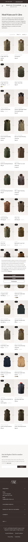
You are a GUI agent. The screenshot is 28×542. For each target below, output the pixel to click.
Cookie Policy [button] (6, 269)
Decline (14, 278)
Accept (14, 275)
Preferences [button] (10, 271)
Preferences (14, 281)
